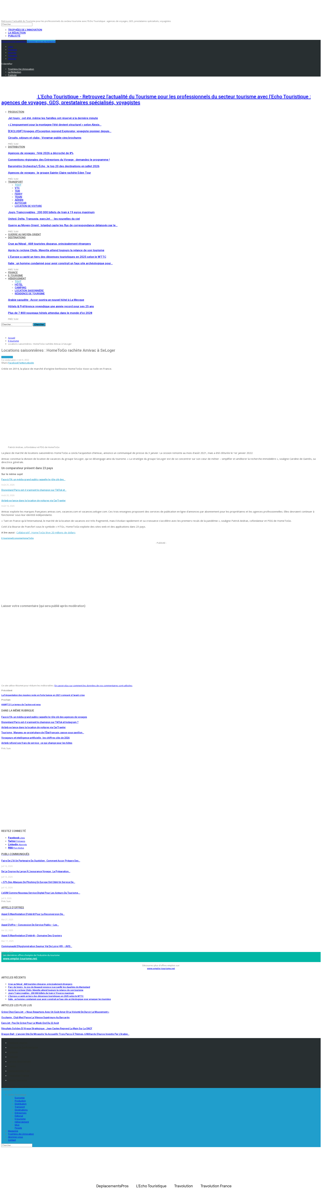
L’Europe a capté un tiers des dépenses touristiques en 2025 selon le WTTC (57, 256)
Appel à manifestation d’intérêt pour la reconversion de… (33, 914)
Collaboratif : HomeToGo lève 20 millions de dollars (45, 532)
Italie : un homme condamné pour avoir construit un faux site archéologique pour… (60, 263)
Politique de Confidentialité (23, 1047)
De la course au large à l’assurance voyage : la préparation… (35, 871)
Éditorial (19, 1115)
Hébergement (17, 278)
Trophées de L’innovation (21, 1133)
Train (18, 196)
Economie (17, 538)
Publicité (14, 35)
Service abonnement (19, 1061)
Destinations (16, 237)
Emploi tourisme (17, 1080)
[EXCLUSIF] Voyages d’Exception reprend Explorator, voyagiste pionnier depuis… (59, 131)
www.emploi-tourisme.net (20, 958)
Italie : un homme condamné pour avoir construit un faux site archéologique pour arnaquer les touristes (59, 999)
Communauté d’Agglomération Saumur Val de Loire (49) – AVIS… (36, 946)
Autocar (20, 202)
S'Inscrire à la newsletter (13, 41)
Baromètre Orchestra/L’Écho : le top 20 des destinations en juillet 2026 (53, 166)
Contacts (13, 1052)
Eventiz (12, 1066)
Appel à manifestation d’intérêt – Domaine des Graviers (31, 935)
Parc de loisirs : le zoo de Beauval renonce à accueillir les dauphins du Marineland (49, 987)
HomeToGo (28, 538)
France (13, 272)
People (18, 1127)
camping (20, 287)
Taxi (17, 190)
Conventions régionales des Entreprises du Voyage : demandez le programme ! (59, 159)
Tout (18, 184)
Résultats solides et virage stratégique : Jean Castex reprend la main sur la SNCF (46, 1028)
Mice (17, 1124)
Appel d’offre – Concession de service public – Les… (30, 925)
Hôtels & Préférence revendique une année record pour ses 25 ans (51, 306)
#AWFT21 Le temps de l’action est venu (21, 704)
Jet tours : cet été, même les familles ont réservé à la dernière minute (53, 118)
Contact (12, 1139)
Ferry (18, 193)
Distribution (16, 146)
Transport (15, 181)
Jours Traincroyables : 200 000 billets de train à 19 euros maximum (51, 212)
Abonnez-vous (15, 1136)
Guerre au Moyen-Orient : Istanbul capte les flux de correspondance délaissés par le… (63, 225)
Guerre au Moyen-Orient (24, 234)
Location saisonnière (29, 290)
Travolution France (18, 1075)
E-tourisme (15, 275)
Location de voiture (28, 206)
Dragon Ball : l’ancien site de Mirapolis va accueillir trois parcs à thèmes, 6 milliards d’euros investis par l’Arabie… (65, 1034)
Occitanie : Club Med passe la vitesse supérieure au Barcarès (35, 1017)
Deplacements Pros (19, 1071)
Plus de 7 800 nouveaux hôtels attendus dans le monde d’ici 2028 (50, 313)
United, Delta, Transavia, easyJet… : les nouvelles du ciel (44, 218)
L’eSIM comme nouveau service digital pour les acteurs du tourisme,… (40, 893)
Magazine (13, 1130)
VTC (17, 187)
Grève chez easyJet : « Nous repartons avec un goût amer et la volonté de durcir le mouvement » (55, 1012)
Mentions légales (18, 1042)
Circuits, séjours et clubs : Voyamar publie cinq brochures (44, 137)
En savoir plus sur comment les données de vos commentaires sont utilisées (93, 685)
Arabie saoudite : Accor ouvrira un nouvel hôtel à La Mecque (46, 299)
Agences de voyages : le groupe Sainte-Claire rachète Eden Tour (49, 172)
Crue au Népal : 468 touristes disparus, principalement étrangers (49, 243)
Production (16, 111)
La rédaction (17, 32)
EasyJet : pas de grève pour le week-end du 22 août (30, 1023)
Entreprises (20, 1112)
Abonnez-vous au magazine (41, 41)
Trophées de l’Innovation (25, 29)
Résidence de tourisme (30, 293)
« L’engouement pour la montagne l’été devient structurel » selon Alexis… (54, 124)
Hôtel (19, 284)
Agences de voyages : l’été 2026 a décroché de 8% (40, 153)
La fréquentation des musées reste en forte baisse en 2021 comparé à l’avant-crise (43, 695)
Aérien (19, 199)
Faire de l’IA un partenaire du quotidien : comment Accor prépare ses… (40, 860)
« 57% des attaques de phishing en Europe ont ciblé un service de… (38, 882)
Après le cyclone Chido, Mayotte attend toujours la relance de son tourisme (56, 250)
